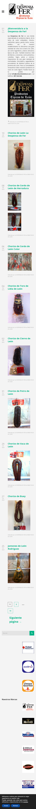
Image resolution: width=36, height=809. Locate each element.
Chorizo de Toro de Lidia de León (18, 287)
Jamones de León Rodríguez (17, 547)
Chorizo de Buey (17, 496)
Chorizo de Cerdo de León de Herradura (19, 187)
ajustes (25, 802)
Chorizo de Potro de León (18, 392)
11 (10, 611)
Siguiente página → (15, 619)
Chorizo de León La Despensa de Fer (18, 134)
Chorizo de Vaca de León (18, 445)
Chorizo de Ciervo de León (19, 340)
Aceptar (6, 805)
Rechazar (15, 805)
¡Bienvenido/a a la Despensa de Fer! (18, 30)
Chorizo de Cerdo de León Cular (19, 248)
